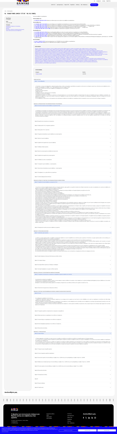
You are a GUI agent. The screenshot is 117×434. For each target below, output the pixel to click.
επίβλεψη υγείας (77, 52)
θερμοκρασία (77, 55)
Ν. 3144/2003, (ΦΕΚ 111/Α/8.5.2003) (41, 24)
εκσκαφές (78, 51)
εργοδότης (37, 55)
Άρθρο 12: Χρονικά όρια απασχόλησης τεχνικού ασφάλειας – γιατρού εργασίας (48, 168)
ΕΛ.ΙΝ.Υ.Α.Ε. (53, 4)
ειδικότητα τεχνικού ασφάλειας (61, 51)
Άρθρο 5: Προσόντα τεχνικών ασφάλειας (42, 138)
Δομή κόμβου (49, 418)
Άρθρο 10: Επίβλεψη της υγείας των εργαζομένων (43, 159)
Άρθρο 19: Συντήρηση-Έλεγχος (40, 260)
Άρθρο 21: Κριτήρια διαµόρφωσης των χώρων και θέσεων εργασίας (46, 268)
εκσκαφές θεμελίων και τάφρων (85, 51)
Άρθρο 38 (36, 378)
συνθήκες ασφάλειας (72, 60)
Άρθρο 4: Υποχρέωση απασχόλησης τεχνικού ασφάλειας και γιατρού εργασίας (48, 134)
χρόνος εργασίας (53, 62)
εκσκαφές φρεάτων (95, 51)
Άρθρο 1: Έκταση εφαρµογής (40, 81)
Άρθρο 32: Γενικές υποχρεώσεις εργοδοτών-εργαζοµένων (44, 353)
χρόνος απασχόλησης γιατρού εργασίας (90, 61)
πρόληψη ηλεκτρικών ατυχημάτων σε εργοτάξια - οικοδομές (64, 59)
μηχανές (87, 57)
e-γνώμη (103, 0)
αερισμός (36, 48)
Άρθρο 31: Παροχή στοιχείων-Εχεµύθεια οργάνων (43, 349)
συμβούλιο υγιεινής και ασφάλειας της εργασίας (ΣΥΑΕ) (44, 60)
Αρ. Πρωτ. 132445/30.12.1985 (40, 41)
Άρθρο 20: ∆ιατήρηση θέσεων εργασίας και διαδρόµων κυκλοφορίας (46, 264)
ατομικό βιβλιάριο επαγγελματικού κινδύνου (43, 50)
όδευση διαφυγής (63, 58)
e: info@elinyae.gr (14, 422)
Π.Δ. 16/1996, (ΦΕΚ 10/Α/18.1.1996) (41, 32)
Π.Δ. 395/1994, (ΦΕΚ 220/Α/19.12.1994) (41, 33)
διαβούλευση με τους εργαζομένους (41, 51)
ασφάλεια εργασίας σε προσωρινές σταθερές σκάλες (88, 49)
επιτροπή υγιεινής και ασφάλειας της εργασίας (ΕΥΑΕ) (58, 54)
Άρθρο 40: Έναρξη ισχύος (39, 387)
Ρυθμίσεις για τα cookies (68, 430)
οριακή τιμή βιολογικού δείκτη (99, 58)
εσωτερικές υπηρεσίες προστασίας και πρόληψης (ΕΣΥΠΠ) (49, 55)
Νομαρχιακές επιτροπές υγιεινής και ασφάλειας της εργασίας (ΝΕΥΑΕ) (47, 58)
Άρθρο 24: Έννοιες (38, 293)
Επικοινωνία (94, 4)
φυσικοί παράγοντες (52, 61)
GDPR (47, 415)
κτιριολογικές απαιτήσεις (39, 56)
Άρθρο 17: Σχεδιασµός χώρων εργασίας (41, 232)
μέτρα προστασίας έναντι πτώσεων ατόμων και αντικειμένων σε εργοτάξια (73, 56)
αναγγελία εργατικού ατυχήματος (44, 48)
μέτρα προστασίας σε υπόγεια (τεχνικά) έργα (77, 57)
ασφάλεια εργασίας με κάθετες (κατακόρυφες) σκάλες (72, 48)
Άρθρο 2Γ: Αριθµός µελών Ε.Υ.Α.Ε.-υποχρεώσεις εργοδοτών (44, 125)
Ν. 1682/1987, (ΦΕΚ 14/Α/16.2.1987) (41, 36)
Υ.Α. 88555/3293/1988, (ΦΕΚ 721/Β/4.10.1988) (42, 28)
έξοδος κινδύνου (42, 52)
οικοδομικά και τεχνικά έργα (71, 58)
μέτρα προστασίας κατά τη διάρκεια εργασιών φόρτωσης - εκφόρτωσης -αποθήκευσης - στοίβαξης (52, 57)
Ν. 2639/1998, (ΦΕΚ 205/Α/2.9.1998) (41, 27)
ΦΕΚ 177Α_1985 (39, 73)
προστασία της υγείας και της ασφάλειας (100, 59)
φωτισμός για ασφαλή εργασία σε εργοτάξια (68, 61)
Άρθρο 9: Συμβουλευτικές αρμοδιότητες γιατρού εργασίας (45, 155)
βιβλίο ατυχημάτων (54, 50)
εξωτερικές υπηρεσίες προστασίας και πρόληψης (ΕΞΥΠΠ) (55, 52)
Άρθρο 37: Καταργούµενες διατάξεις (41, 374)
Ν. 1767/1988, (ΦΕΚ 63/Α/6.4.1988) (41, 35)
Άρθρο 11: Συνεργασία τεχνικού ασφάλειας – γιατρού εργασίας (45, 163)
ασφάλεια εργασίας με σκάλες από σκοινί (89, 48)
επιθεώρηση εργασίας (84, 52)
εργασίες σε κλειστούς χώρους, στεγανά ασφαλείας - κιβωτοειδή (83, 54)
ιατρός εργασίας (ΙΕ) (98, 55)
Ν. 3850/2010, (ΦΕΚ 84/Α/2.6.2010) (41, 20)
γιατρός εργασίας (87, 50)
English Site (108, 0)
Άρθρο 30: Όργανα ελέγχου (39, 333)
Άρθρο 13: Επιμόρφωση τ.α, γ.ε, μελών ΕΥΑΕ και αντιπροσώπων (46, 172)
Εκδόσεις (77, 4)
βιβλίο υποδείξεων (71, 50)
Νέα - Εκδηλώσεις (84, 4)
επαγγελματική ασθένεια (70, 52)
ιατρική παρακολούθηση (90, 55)
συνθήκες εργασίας (80, 60)
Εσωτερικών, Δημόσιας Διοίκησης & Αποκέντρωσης (15, 29)
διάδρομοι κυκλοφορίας (52, 51)
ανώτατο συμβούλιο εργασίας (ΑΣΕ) (57, 48)
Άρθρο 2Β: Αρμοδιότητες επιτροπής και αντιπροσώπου (44, 121)
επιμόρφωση (91, 52)
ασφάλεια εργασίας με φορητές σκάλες (59, 49)
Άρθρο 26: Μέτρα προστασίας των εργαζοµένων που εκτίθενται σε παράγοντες (48, 315)
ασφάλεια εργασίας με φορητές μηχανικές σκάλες (43, 49)
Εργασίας (7, 28)
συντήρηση (86, 60)
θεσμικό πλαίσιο (83, 55)
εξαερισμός (37, 52)
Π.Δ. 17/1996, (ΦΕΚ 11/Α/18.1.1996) (41, 25)
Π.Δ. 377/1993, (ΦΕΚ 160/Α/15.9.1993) (41, 34)
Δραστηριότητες (60, 4)
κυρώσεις (45, 56)
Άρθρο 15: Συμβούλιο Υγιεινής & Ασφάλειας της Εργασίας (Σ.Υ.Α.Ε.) (46, 182)
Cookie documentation (5, 431)
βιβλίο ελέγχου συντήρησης (63, 50)
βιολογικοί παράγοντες (79, 50)
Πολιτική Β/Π (49, 416)
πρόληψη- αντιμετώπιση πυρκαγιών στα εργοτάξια (84, 59)
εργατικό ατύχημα (104, 54)
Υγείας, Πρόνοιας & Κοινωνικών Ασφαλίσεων (13, 30)
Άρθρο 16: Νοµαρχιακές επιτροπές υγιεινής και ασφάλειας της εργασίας (47, 227)
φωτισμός (58, 61)
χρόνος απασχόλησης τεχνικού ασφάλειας (42, 62)
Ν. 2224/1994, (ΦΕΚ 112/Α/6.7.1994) (41, 26)
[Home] (23, 2)
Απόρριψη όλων (87, 430)
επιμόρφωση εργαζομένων (98, 52)
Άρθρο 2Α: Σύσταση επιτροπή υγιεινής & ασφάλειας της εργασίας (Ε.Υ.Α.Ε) (47, 105)
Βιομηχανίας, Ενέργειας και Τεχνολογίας (13, 26)
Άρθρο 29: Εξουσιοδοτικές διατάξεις (41, 328)
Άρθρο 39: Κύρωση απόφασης (40, 383)
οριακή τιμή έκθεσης (38, 59)
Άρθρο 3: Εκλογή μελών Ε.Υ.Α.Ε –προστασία (42, 129)
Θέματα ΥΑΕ (66, 4)
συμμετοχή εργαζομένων (58, 60)
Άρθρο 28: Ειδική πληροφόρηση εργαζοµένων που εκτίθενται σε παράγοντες (48, 323)
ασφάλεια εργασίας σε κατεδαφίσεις (72, 49)
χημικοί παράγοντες (79, 61)
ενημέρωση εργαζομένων (103, 51)
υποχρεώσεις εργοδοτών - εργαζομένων (42, 61)
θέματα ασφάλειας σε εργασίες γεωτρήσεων (66, 55)
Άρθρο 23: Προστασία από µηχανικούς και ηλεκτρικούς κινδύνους (46, 287)
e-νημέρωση (98, 0)
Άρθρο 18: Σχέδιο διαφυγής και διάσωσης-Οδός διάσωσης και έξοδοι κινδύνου (48, 256)
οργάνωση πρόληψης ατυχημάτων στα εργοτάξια (85, 58)
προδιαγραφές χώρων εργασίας (48, 59)
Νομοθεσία (72, 4)
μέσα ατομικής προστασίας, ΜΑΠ (54, 56)
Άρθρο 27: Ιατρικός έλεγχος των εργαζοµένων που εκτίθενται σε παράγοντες (48, 319)
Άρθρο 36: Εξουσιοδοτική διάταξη (40, 370)
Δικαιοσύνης (8, 27)
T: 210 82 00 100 (14, 421)
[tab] (73, 91)
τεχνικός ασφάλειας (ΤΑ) (92, 60)
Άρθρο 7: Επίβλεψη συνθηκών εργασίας (41, 146)
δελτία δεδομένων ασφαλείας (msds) (96, 50)
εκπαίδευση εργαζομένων (72, 51)
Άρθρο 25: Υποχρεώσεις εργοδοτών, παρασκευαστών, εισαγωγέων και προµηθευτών (49, 310)
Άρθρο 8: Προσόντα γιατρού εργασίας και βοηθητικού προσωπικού (46, 151)
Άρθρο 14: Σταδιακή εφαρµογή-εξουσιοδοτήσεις (43, 176)
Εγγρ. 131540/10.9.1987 (39, 42)
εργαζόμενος (70, 54)
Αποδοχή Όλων (106, 430)
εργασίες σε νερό (98, 54)
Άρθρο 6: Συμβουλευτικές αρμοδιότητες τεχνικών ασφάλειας (45, 142)
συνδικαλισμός (66, 60)
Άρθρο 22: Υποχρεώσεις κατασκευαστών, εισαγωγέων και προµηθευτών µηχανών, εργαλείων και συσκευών (53, 274)
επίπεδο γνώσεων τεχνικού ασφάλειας (41, 54)
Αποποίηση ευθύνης (50, 413)
